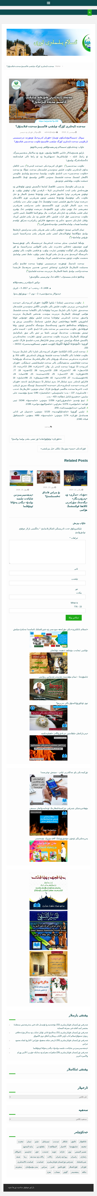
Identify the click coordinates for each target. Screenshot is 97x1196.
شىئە (18, 1157)
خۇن (37, 1152)
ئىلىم (37, 1141)
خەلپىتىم (28, 1152)
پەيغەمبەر (75, 1172)
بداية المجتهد (28, 1147)
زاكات (49, 1157)
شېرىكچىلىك (81, 1162)
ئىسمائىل (45, 1141)
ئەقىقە (83, 1147)
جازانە (62, 1152)
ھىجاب (57, 1172)
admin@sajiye (50, 132)
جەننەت (45, 1152)
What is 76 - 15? (76, 605)
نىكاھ (84, 1172)
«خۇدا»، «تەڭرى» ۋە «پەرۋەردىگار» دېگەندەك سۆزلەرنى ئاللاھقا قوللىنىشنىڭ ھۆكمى (76, 502)
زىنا (25, 1157)
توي (69, 1152)
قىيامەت (40, 1162)
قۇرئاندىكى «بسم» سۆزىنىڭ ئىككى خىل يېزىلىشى (64, 448)
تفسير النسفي (80, 1152)
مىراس (44, 1167)
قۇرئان (83, 1167)
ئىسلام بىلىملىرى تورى (46, 53)
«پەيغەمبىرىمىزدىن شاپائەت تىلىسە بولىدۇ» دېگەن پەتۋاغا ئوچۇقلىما (60, 1048)
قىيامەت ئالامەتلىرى (25, 1162)
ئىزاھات (74, 538)
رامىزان (74, 1157)
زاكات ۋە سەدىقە (37, 1157)
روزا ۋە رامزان (61, 1157)
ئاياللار (64, 1141)
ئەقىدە (20, 1141)
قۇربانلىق (61, 1167)
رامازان (83, 1157)
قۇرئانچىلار (73, 1167)
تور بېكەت (78, 591)
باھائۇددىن (41, 1147)
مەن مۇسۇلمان (32, 1167)
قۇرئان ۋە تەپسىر (26, 132)
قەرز (52, 1167)
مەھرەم (19, 1167)
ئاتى (76, 569)
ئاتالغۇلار (82, 1141)
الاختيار (63, 1147)
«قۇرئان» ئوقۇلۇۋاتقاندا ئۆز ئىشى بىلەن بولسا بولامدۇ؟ (35, 439)
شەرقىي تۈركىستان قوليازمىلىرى (60, 1162)
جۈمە (54, 1152)
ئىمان (29, 1141)
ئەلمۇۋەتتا (74, 1147)
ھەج (49, 1172)
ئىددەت (56, 1141)
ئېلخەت (74, 579)
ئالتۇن (73, 1141)
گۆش (65, 1172)
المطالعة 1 (52, 1147)
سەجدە (47, 427)
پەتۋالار (36, 132)
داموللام (18, 1152)
